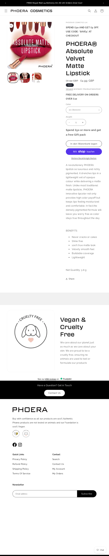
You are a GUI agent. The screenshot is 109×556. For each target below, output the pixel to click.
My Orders (57, 473)
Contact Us (58, 464)
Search (56, 459)
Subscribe (86, 494)
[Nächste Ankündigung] (103, 3)
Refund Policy (19, 464)
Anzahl (69, 117)
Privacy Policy (19, 459)
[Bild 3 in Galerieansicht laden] (36, 78)
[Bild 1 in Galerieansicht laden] (13, 78)
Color (68, 104)
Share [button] (72, 279)
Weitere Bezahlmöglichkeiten (84, 158)
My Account (58, 469)
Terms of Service (21, 473)
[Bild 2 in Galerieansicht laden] (25, 78)
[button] (6, 11)
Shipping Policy (20, 469)
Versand (69, 89)
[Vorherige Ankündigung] (5, 3)
